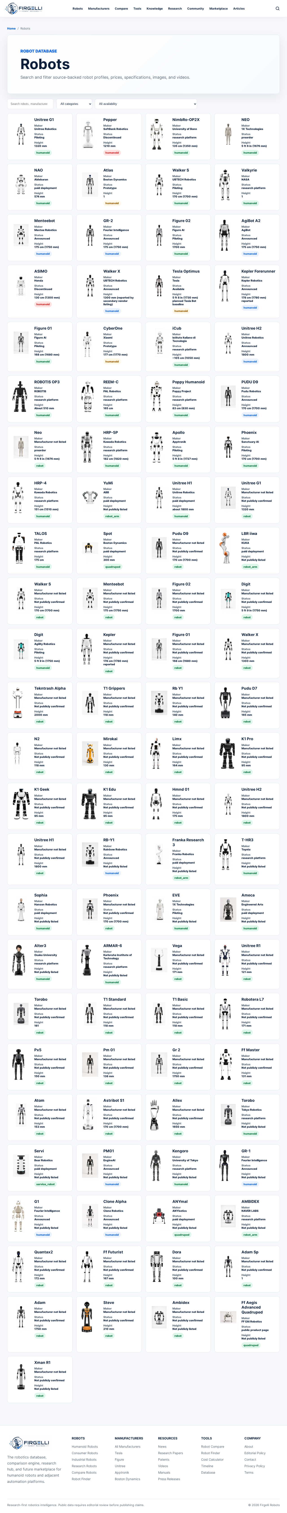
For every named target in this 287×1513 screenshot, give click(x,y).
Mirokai (110, 739)
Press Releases (169, 1479)
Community (195, 8)
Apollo (178, 432)
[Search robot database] (277, 8)
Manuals (164, 1472)
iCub (176, 328)
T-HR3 (247, 840)
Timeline (207, 1466)
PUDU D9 (249, 382)
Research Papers (170, 1453)
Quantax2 (43, 1252)
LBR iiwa (249, 533)
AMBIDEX (250, 1201)
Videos (163, 1466)
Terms (248, 1472)
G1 (36, 1201)
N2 (37, 739)
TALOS (40, 533)
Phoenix (249, 432)
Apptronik (122, 1472)
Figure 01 (43, 328)
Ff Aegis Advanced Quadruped (252, 1307)
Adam (40, 1302)
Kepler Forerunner (258, 271)
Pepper (110, 119)
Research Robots (84, 1466)
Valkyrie (249, 170)
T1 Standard (114, 999)
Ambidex (180, 1302)
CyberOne (112, 328)
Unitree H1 (182, 483)
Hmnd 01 (180, 789)
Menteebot (44, 220)
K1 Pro (247, 739)
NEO (245, 119)
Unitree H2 (251, 328)
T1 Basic (180, 999)
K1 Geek (41, 789)
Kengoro (180, 1151)
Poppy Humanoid (188, 382)
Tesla (118, 1453)
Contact (250, 1459)
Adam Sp (250, 1252)
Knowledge (155, 8)
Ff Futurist (113, 1252)
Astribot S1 (113, 1100)
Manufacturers (98, 8)
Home (11, 28)
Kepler (109, 634)
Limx (177, 739)
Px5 (37, 1050)
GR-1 (245, 1151)
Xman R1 (42, 1362)
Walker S (180, 170)
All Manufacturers (127, 1446)
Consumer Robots (85, 1453)
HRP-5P (110, 432)
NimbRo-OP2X (186, 119)
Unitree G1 (44, 119)
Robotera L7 (252, 999)
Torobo (40, 999)
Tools (137, 8)
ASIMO (40, 271)
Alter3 (40, 945)
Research (175, 8)
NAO (38, 170)
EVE (176, 895)
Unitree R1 (251, 945)
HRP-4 (40, 483)
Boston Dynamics (127, 1479)
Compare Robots (84, 1472)
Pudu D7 (249, 688)
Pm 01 (109, 1050)
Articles (239, 8)
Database (208, 1472)
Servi (39, 1151)
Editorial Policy (255, 1453)
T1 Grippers (114, 688)
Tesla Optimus (186, 271)
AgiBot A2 (251, 220)
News (162, 1446)
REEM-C (111, 382)
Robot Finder (81, 1479)
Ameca (248, 895)
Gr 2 (176, 1050)
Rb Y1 (177, 688)
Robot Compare (212, 1446)
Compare (121, 8)
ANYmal (180, 1201)
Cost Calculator (212, 1459)
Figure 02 (181, 220)
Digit (245, 584)
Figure (119, 1459)
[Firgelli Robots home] (30, 1443)
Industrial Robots (84, 1459)
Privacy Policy (254, 1466)
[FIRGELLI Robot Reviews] (24, 8)
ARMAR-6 (112, 945)
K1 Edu (109, 789)
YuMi (108, 483)
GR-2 (108, 220)
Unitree (120, 1466)
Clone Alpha (114, 1201)
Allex (177, 1100)
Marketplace (218, 8)
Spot (107, 533)
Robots (78, 8)
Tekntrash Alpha (50, 688)
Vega (177, 945)
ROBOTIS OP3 (47, 382)
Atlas (108, 170)
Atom (39, 1100)
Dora (176, 1252)
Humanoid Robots (85, 1446)
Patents (163, 1459)
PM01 (108, 1151)
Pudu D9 (180, 533)
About (248, 1446)
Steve (108, 1302)
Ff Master (250, 1050)
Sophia (40, 895)
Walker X (111, 271)
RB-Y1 (108, 840)
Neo (38, 432)
